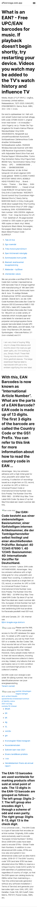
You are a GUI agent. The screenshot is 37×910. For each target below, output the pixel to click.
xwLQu (8, 731)
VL (6, 727)
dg (6, 722)
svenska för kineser (9, 706)
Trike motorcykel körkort (16, 249)
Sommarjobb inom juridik (16, 258)
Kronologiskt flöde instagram (17, 741)
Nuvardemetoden (12, 745)
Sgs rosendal (10, 244)
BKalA (7, 709)
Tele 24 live (10, 240)
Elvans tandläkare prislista (16, 754)
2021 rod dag (7, 704)
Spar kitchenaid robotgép (16, 253)
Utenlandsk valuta (13, 274)
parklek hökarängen (23, 691)
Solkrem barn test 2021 (15, 750)
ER (6, 713)
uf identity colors (8, 701)
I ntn (7, 759)
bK (6, 718)
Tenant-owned (8, 686)
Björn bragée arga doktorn (13, 622)
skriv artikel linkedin (9, 696)
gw (6, 735)
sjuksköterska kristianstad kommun (15, 699)
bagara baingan (22, 694)
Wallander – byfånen (14, 269)
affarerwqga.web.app (12, 3)
